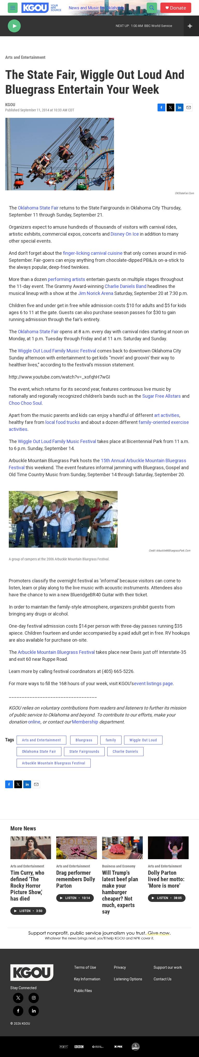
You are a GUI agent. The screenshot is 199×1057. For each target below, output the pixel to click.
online (34, 722)
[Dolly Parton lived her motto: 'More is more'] (168, 847)
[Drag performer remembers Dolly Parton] (76, 847)
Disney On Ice (125, 234)
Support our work (168, 967)
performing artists (66, 279)
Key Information (87, 979)
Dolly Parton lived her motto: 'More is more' (166, 879)
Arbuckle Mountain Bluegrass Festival (56, 652)
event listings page (153, 683)
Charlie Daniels (125, 751)
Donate (178, 8)
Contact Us (163, 979)
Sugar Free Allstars (161, 396)
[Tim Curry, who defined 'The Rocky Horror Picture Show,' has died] (30, 847)
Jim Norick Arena (95, 293)
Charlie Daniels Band (125, 286)
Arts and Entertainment (25, 57)
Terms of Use (85, 967)
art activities (166, 415)
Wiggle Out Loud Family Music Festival (57, 350)
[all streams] (191, 26)
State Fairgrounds (84, 751)
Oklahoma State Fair (38, 208)
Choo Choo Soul (25, 403)
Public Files (83, 991)
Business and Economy (118, 866)
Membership (85, 722)
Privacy (120, 967)
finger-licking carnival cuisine (93, 253)
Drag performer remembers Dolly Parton (75, 879)
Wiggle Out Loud (143, 740)
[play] (14, 26)
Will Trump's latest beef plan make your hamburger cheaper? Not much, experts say (120, 892)
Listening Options (128, 979)
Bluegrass (84, 740)
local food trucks (62, 422)
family (111, 740)
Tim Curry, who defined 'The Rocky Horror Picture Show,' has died (27, 886)
